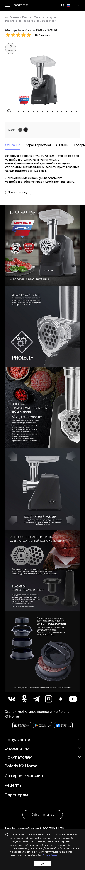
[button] (9, 111)
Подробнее (50, 855)
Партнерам (16, 794)
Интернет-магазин (23, 775)
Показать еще (18, 192)
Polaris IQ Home (20, 765)
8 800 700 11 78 (52, 829)
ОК (42, 863)
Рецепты (13, 785)
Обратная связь (42, 814)
